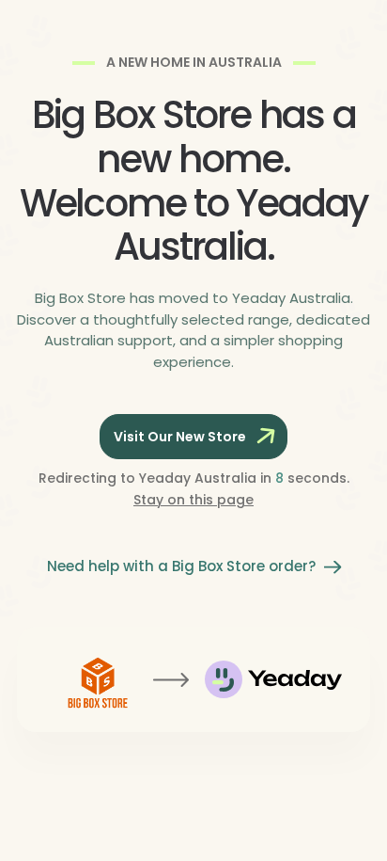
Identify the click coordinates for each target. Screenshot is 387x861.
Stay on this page (193, 499)
